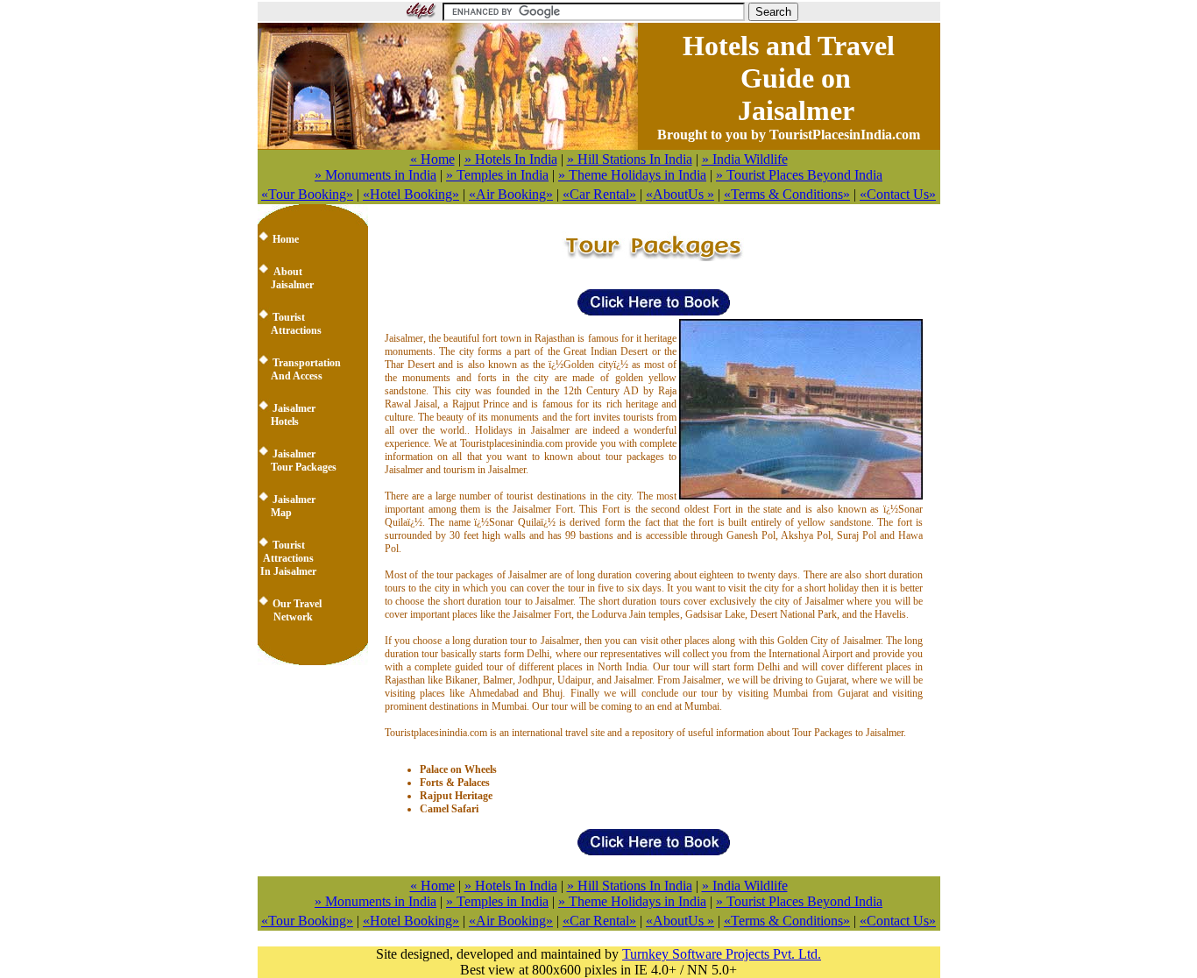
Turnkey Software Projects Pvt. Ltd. (721, 953)
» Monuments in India (375, 174)
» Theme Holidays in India (632, 174)
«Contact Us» (898, 194)
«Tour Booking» (307, 194)
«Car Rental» (599, 194)
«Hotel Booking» (411, 194)
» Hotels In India (510, 159)
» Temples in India (497, 174)
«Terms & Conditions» (787, 194)
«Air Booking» (511, 194)
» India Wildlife (745, 159)
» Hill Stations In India (629, 159)
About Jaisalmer (286, 278)
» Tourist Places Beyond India (799, 174)
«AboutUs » (680, 194)
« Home (432, 159)
